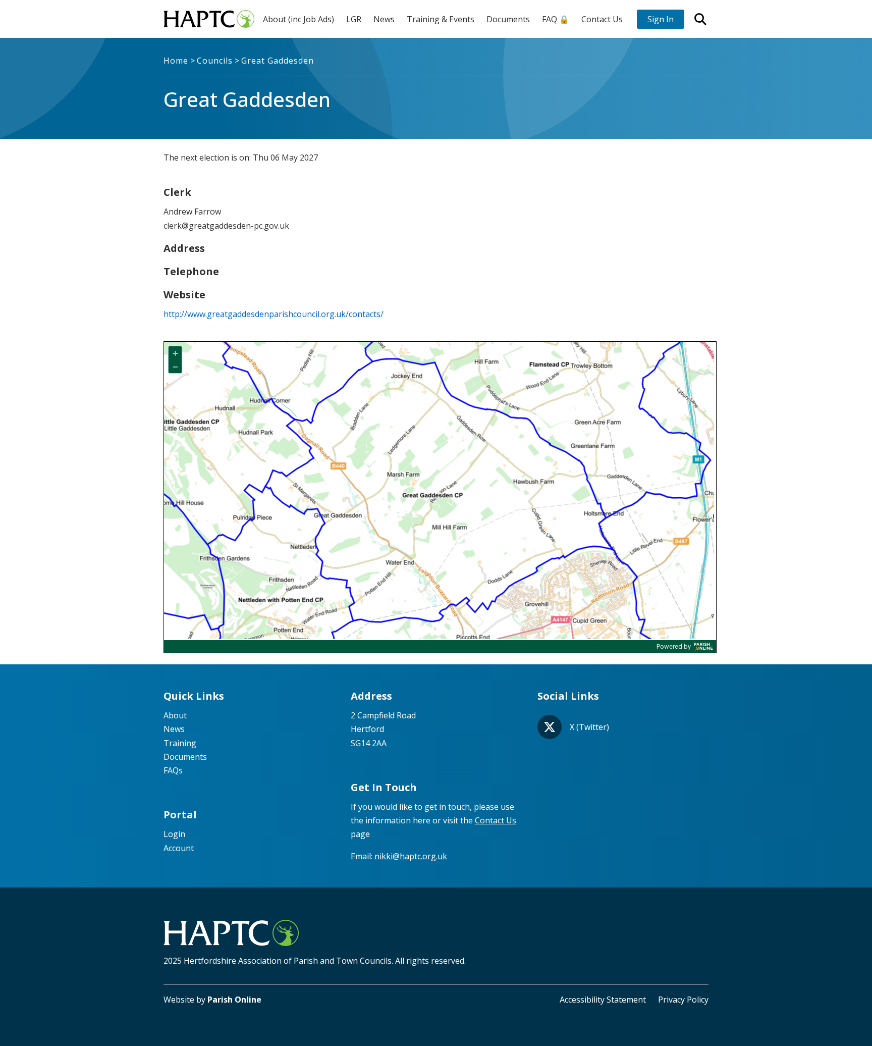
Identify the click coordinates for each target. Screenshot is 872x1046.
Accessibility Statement (603, 999)
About (175, 715)
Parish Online (234, 999)
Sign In (660, 19)
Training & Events (440, 19)
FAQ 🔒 (555, 19)
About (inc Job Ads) (298, 19)
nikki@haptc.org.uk (410, 856)
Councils (215, 60)
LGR (353, 19)
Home (176, 60)
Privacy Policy (683, 999)
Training (180, 743)
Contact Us (602, 19)
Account (179, 848)
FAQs (173, 770)
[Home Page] (209, 19)
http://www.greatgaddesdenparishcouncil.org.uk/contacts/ (274, 314)
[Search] (700, 19)
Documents (508, 19)
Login (174, 834)
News (384, 19)
